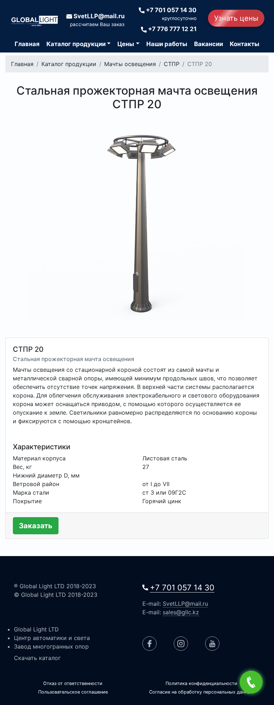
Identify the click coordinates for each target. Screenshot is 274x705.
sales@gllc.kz (181, 612)
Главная (27, 44)
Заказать (35, 525)
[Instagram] (181, 643)
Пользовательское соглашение (73, 692)
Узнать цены (236, 18)
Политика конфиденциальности (201, 683)
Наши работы (166, 44)
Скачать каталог (37, 657)
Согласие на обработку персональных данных (201, 692)
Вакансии (208, 44)
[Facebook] (149, 643)
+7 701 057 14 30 (182, 587)
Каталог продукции (68, 64)
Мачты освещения (130, 64)
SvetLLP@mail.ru (185, 603)
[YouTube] (212, 643)
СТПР (171, 64)
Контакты (244, 44)
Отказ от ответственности (72, 683)
